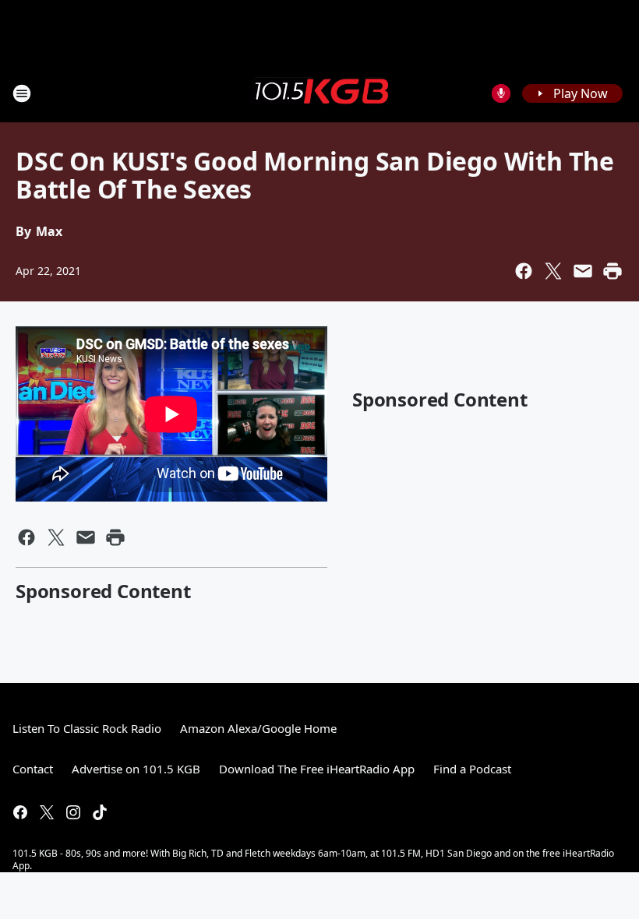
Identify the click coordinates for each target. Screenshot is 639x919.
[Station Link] (319, 92)
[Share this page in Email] (583, 271)
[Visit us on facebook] (20, 812)
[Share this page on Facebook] (524, 271)
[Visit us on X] (46, 812)
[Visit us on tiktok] (99, 812)
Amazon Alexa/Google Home (258, 728)
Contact (32, 768)
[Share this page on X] (553, 271)
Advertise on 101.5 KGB (136, 768)
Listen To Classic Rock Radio (86, 728)
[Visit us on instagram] (73, 812)
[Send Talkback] (501, 93)
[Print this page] (612, 271)
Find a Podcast (472, 768)
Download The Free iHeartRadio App (317, 768)
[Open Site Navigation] (21, 93)
